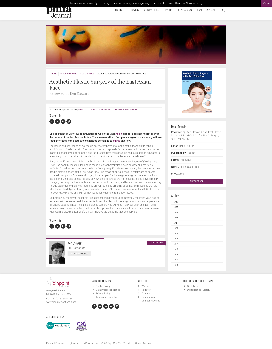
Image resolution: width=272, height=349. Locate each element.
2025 (175, 202)
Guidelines (192, 286)
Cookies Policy (194, 3)
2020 (175, 228)
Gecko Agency (143, 343)
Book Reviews (87, 74)
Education (134, 10)
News (199, 10)
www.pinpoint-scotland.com (61, 302)
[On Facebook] (52, 121)
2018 (175, 239)
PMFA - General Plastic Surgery (123, 110)
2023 (175, 212)
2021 (175, 223)
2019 (175, 233)
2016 (175, 249)
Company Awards (151, 300)
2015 (175, 254)
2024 (175, 207)
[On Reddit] (68, 121)
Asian (119, 133)
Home (54, 74)
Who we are (148, 286)
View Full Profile (79, 254)
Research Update (152, 10)
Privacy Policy (103, 293)
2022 (175, 218)
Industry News (184, 10)
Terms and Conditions (107, 297)
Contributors (148, 297)
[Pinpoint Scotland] (57, 281)
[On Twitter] (58, 121)
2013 (175, 265)
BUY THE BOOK (197, 181)
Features (119, 10)
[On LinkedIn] (63, 121)
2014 (175, 260)
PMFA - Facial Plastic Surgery (92, 110)
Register (146, 289)
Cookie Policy (103, 286)
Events (168, 10)
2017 (175, 244)
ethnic (116, 140)
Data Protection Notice (108, 289)
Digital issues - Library (198, 289)
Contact (211, 10)
